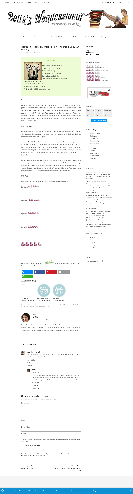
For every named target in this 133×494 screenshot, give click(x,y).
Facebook (105, 2)
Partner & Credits (18, 2)
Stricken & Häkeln (91, 37)
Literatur (26, 37)
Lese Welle (93, 148)
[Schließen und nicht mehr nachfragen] (131, 491)
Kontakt (29, 2)
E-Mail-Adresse (26, 427)
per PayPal (102, 199)
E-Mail (110, 2)
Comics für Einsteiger (57, 37)
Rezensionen (35, 304)
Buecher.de (93, 240)
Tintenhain (93, 158)
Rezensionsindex (40, 37)
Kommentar (25, 403)
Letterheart (93, 150)
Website (24, 433)
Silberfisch (47, 306)
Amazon (92, 237)
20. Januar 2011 (44, 352)
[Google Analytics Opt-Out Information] (2, 491)
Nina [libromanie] (33, 352)
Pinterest (108, 2)
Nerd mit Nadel (94, 155)
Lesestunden (93, 146)
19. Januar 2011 (24, 52)
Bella (32, 52)
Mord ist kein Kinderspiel (39, 306)
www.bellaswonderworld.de (40, 320)
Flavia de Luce (63, 304)
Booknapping (94, 136)
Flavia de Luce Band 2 (71, 304)
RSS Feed (113, 2)
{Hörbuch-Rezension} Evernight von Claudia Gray (66, 468)
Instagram (102, 2)
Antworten (30, 365)
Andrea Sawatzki (55, 304)
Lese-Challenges (74, 37)
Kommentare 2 (37, 52)
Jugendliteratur (29, 304)
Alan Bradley (49, 304)
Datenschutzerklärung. (100, 226)
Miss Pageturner (94, 153)
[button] (27, 272)
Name (23, 421)
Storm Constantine (27, 467)
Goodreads (93, 242)
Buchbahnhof (94, 138)
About (7, 2)
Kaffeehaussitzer (95, 143)
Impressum (37, 2)
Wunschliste (94, 208)
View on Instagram (100, 120)
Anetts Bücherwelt (95, 133)
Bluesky (100, 2)
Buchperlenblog (94, 141)
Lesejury (92, 245)
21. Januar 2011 (40, 369)
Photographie (105, 37)
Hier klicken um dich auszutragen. (108, 491)
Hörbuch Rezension (30, 306)
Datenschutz (46, 2)
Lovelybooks (93, 247)
